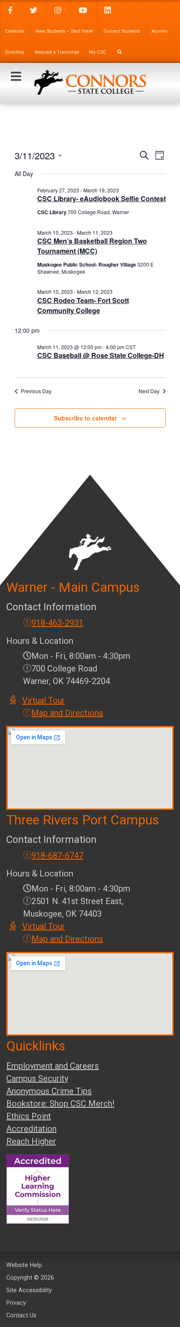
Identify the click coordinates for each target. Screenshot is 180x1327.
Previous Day (36, 391)
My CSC (97, 52)
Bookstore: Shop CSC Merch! (60, 1104)
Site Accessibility (29, 1290)
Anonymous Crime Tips (49, 1091)
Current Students (121, 31)
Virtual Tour (44, 700)
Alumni (159, 31)
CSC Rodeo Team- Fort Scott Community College (83, 305)
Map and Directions (67, 713)
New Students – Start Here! (64, 31)
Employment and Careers (52, 1066)
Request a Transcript (57, 52)
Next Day (149, 391)
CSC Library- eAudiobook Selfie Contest (101, 198)
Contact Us (21, 1315)
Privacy (16, 1302)
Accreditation (31, 1129)
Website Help (24, 1265)
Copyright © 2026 (30, 1277)
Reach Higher (31, 1141)
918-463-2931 (57, 623)
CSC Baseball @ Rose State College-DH (100, 355)
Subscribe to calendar (85, 418)
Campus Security (37, 1078)
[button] (16, 77)
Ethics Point (28, 1116)
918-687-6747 (57, 855)
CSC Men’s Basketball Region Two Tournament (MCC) (92, 246)
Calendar (15, 31)
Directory (14, 52)
